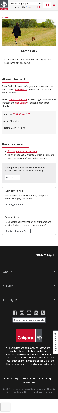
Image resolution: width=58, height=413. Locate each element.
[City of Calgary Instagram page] (22, 312)
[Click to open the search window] (47, 5)
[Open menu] (54, 5)
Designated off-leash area (23, 151)
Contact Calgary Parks (17, 231)
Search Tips (29, 382)
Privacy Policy (11, 378)
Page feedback (55, 344)
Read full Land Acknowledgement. (38, 363)
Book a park (12, 177)
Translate (36, 7)
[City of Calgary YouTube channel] (29, 312)
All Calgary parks (14, 204)
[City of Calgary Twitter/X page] (43, 312)
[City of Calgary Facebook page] (15, 312)
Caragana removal (18, 99)
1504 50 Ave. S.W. (21, 114)
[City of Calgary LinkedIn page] (36, 312)
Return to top (43, 255)
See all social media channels (29, 319)
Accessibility (44, 378)
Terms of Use (28, 378)
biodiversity (21, 102)
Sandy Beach (21, 89)
